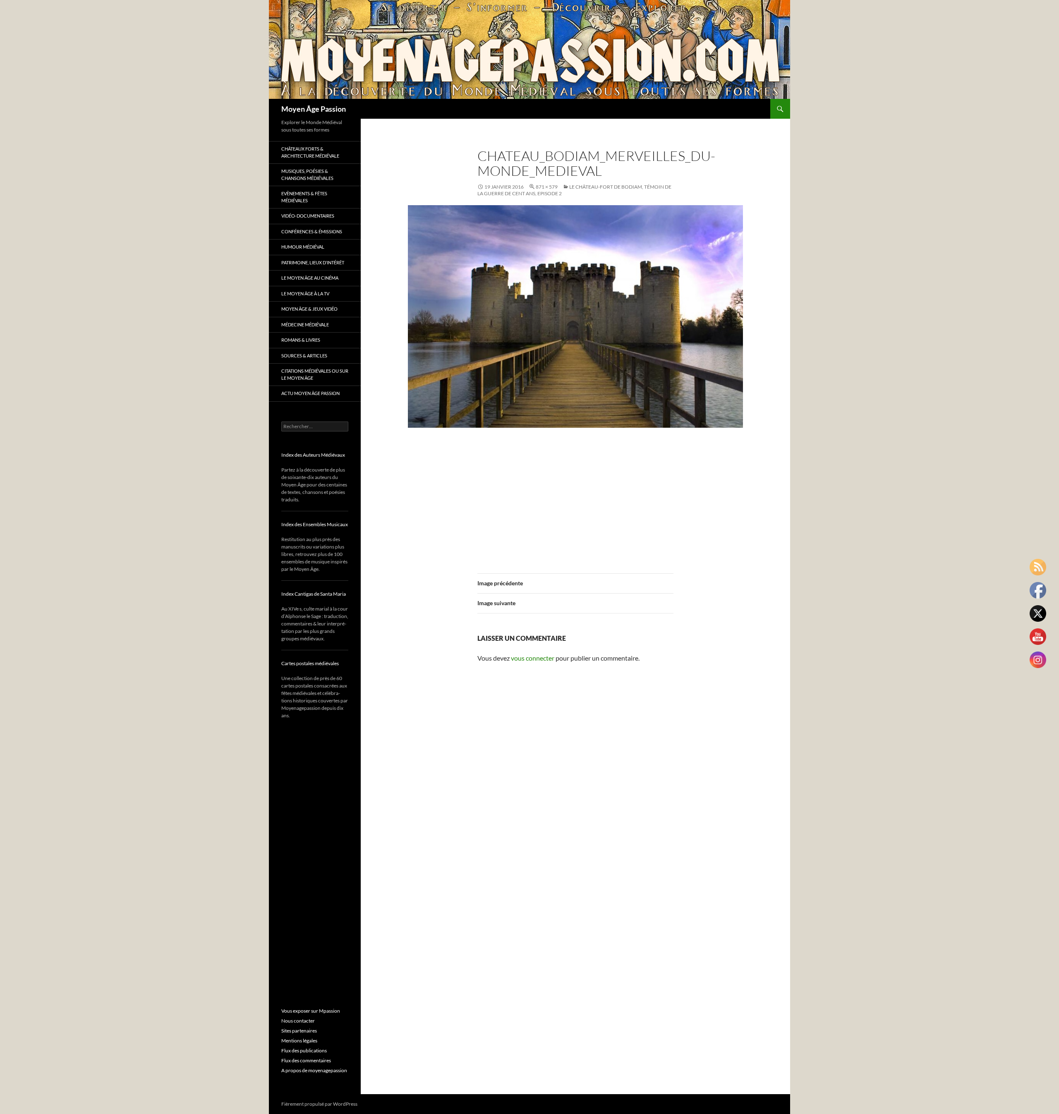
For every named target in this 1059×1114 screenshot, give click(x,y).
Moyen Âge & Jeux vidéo (309, 308)
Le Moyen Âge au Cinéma (309, 277)
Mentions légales (299, 1040)
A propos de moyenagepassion (314, 1070)
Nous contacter (298, 1021)
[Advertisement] (575, 495)
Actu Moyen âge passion (310, 393)
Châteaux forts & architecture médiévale (310, 152)
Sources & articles (304, 355)
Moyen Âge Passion (313, 108)
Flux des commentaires (306, 1060)
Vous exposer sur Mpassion (310, 1011)
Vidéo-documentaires (307, 215)
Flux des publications (304, 1050)
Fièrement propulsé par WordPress (319, 1104)
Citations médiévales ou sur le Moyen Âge (314, 374)
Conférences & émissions (311, 231)
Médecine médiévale (305, 324)
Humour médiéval (302, 246)
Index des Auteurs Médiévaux (313, 455)
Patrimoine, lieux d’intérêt (312, 262)
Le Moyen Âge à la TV (305, 293)
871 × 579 (547, 187)
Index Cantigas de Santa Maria (313, 594)
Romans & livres (300, 340)
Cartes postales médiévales (310, 663)
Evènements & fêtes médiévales (304, 197)
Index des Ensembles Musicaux (314, 524)
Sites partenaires (299, 1031)
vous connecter (532, 658)
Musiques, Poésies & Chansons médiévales (307, 174)
